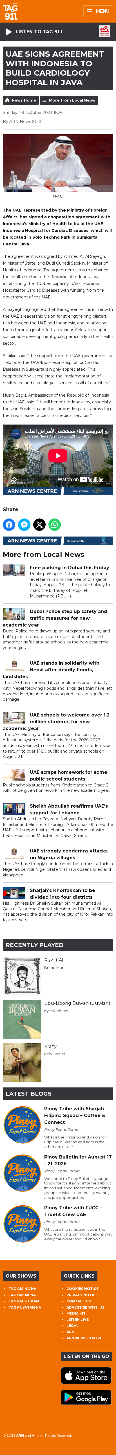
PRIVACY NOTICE (82, 1295)
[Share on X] (39, 524)
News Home (24, 100)
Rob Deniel (54, 1054)
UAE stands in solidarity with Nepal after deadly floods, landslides (51, 669)
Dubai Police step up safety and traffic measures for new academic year (55, 618)
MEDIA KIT (76, 1313)
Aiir (35, 1435)
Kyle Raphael (56, 1010)
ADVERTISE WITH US (85, 1307)
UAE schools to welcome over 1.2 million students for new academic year (56, 721)
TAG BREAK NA (22, 1295)
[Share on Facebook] (9, 524)
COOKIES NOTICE (82, 1289)
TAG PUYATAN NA (24, 1307)
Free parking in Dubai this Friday (69, 567)
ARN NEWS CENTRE (84, 1338)
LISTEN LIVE (77, 1319)
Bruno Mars (54, 967)
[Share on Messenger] (24, 524)
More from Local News (72, 100)
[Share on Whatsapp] (54, 524)
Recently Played (35, 945)
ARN (70, 1332)
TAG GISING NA (22, 1289)
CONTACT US (78, 1301)
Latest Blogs (29, 1093)
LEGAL (72, 1326)
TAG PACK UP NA (23, 1301)
